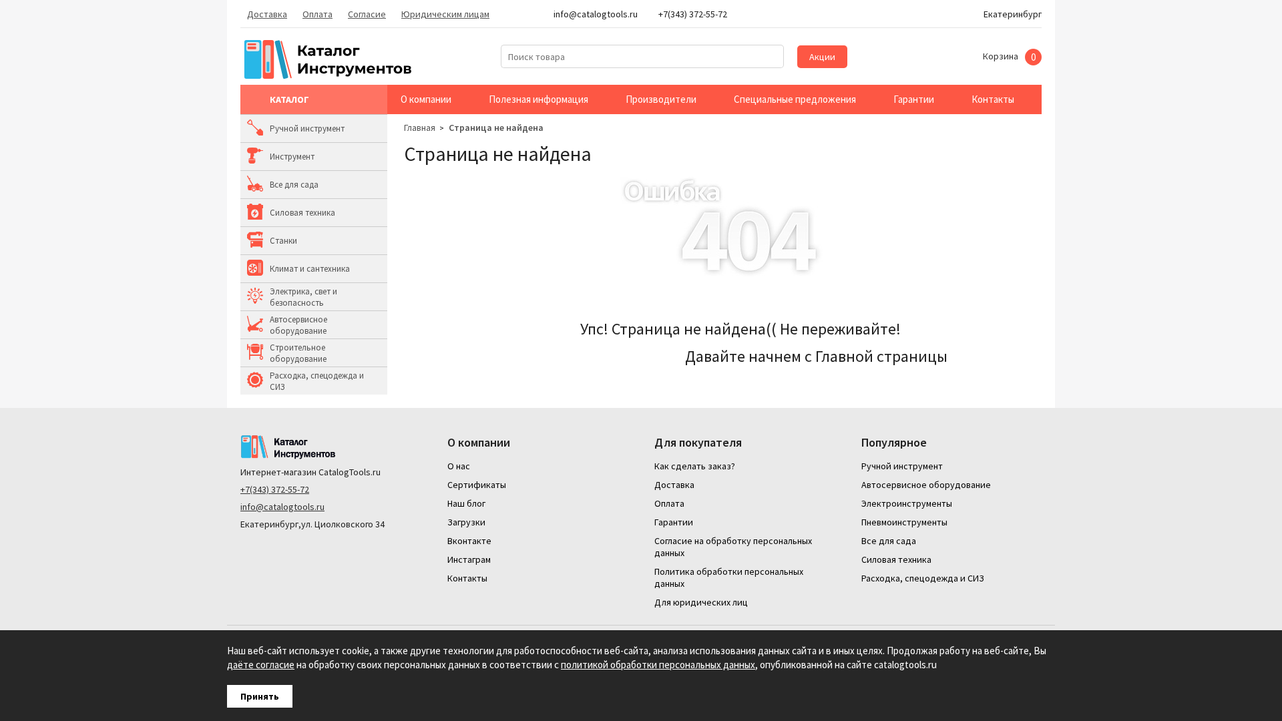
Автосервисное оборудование (298, 325)
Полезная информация (538, 99)
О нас (458, 466)
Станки (283, 240)
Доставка (267, 14)
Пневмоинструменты (904, 522)
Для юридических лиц (701, 602)
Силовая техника (302, 212)
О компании (426, 99)
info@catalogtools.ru (282, 507)
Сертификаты (476, 485)
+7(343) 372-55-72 (274, 489)
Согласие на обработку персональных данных (733, 547)
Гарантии (913, 99)
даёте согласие (260, 664)
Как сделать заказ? (694, 466)
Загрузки (466, 522)
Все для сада (294, 184)
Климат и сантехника (310, 268)
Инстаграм (469, 559)
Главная (419, 128)
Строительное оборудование (298, 353)
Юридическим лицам (445, 14)
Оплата (317, 14)
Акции (822, 57)
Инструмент (292, 156)
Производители (661, 99)
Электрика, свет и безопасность (303, 297)
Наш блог (466, 503)
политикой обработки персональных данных (658, 664)
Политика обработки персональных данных (728, 577)
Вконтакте (469, 541)
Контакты (993, 99)
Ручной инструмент (307, 128)
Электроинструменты (906, 503)
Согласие (367, 14)
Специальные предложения (795, 99)
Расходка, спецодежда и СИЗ (317, 381)
